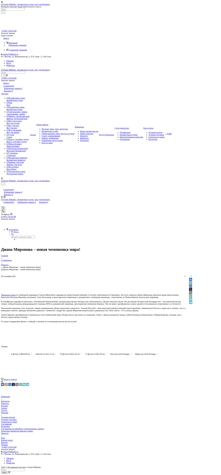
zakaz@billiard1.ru (10, 54)
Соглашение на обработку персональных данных (22, 429)
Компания (5, 397)
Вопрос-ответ (7, 440)
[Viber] (190, 292)
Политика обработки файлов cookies (17, 431)
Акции (4, 408)
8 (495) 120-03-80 (9, 31)
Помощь (4, 413)
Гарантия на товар (9, 422)
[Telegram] (190, 302)
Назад (16, 232)
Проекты (5, 403)
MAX (8, 63)
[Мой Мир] (190, 286)
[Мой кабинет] (2, 187)
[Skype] (190, 299)
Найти (4, 473)
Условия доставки (9, 419)
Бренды (4, 442)
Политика (5, 426)
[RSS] (185, 276)
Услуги (4, 410)
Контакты (5, 401)
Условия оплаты (8, 417)
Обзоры (4, 445)
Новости (5, 433)
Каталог (4, 406)
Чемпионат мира (8, 295)
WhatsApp (10, 65)
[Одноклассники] (190, 282)
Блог (3, 438)
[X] (190, 289)
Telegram (10, 61)
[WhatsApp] (190, 295)
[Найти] (3, 12)
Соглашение (6, 424)
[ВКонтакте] (190, 279)
